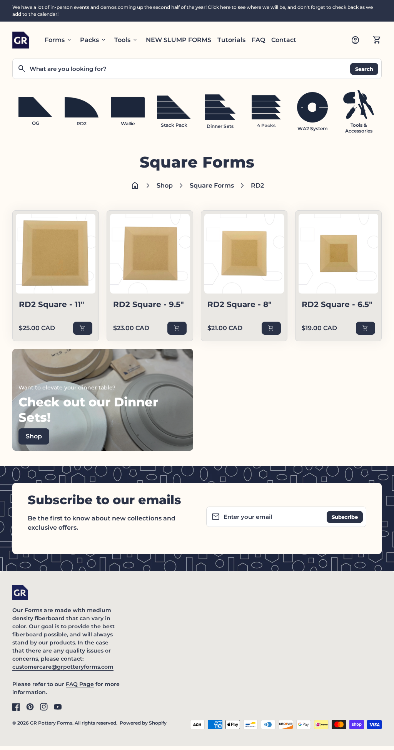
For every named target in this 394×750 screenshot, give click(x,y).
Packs (93, 40)
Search (364, 68)
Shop (165, 185)
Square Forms (212, 185)
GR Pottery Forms (51, 723)
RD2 (257, 185)
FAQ (258, 40)
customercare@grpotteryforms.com (63, 666)
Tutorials (231, 40)
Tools (126, 40)
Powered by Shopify (143, 723)
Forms (58, 40)
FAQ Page (80, 684)
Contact (283, 40)
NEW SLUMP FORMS (178, 40)
